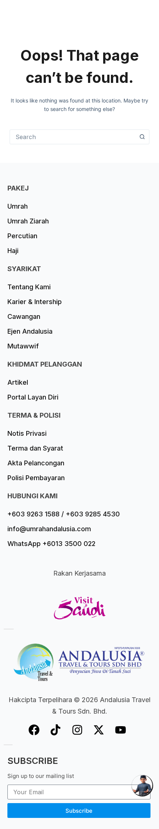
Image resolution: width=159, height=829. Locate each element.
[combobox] (72, 136)
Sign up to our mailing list (40, 775)
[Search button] (142, 137)
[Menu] (146, 13)
